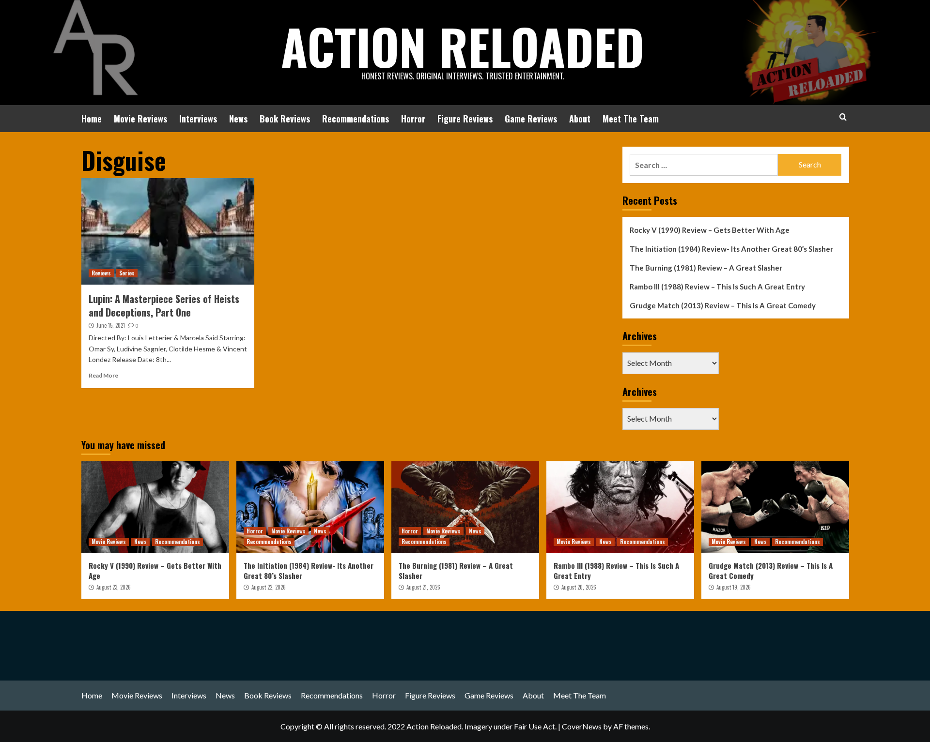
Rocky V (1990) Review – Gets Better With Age (710, 230)
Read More (103, 375)
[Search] (843, 116)
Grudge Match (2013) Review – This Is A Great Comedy (723, 305)
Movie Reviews (140, 118)
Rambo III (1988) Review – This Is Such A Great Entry (717, 286)
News (238, 118)
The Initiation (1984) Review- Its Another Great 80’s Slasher (731, 248)
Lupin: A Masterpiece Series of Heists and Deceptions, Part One (164, 305)
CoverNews (582, 726)
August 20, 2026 (578, 587)
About (579, 118)
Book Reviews (285, 118)
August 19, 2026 (733, 587)
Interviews (198, 118)
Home (91, 118)
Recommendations (355, 118)
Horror (413, 118)
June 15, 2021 (110, 325)
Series (127, 273)
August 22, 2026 (268, 587)
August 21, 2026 (423, 587)
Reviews (101, 273)
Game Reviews (531, 118)
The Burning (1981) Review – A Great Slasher (706, 267)
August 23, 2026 (113, 587)
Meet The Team (631, 118)
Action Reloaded (462, 46)
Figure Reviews (465, 118)
